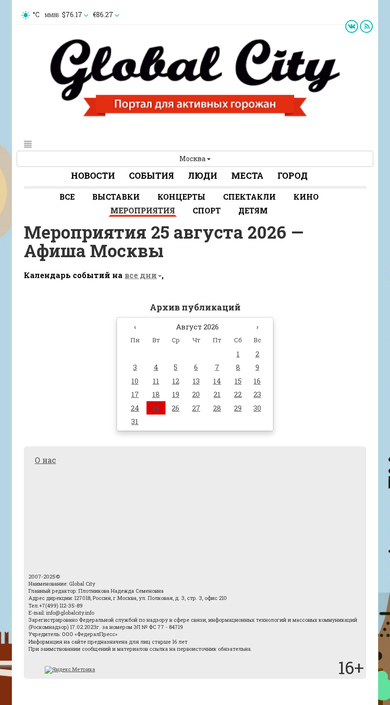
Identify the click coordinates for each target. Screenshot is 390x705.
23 (257, 394)
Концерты (181, 197)
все (67, 197)
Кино (306, 197)
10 (134, 381)
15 (238, 381)
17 (135, 394)
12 (175, 381)
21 (217, 394)
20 (196, 394)
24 (135, 408)
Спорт (207, 210)
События (151, 175)
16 (257, 381)
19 (175, 394)
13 (196, 381)
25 (156, 408)
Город (292, 175)
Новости (93, 175)
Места (247, 175)
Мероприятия (142, 210)
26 (175, 408)
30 (257, 408)
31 (134, 421)
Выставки (116, 197)
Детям (253, 210)
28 (217, 408)
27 (196, 408)
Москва (193, 158)
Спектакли (249, 197)
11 (156, 381)
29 (238, 408)
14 (217, 381)
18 (156, 394)
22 (238, 394)
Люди (202, 175)
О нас (45, 460)
